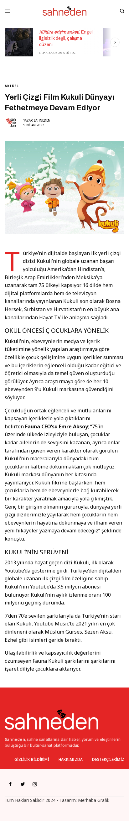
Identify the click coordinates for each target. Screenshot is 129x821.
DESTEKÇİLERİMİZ (108, 759)
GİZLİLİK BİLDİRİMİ (31, 759)
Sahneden (42, 120)
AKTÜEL (11, 85)
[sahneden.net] (64, 11)
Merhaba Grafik (93, 800)
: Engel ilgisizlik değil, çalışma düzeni (66, 38)
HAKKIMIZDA (71, 759)
